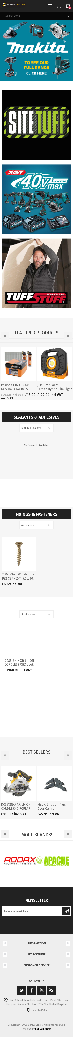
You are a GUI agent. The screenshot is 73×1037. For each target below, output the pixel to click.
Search (69, 16)
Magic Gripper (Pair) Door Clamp (51, 806)
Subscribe (66, 911)
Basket (67, 6)
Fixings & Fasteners (36, 514)
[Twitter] (21, 990)
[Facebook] (31, 990)
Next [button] (68, 336)
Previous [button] (5, 336)
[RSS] (51, 990)
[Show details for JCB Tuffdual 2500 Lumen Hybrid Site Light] (54, 364)
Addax (20, 860)
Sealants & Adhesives (37, 417)
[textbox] (32, 16)
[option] (18, 373)
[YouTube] (41, 990)
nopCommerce (43, 1028)
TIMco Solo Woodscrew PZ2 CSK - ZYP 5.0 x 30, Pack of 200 (18, 578)
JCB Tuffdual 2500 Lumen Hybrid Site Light (54, 387)
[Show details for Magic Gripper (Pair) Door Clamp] (54, 783)
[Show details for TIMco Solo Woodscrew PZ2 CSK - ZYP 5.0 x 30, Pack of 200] (19, 554)
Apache (52, 861)
